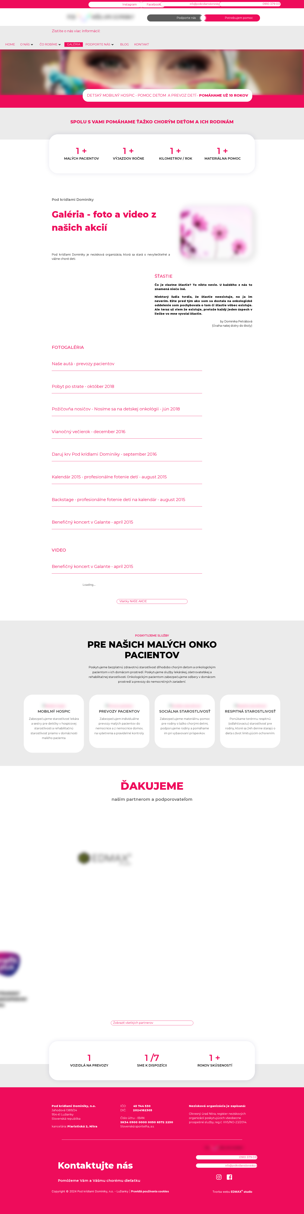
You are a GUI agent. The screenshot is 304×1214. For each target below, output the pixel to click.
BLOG (124, 44)
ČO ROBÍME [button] (48, 44)
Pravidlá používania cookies (150, 1191)
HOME (10, 44)
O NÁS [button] (25, 44)
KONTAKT (141, 44)
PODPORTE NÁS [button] (98, 44)
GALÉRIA (73, 44)
